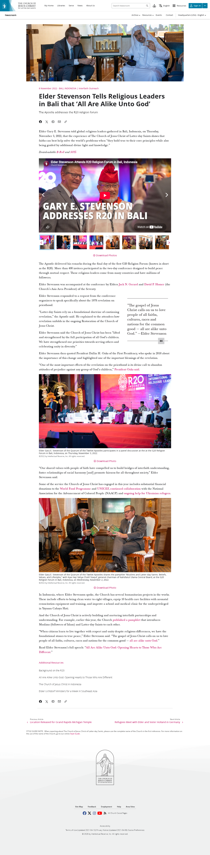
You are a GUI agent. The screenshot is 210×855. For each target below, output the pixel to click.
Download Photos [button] (106, 255)
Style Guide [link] (75, 733)
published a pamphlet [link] (126, 620)
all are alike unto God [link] (143, 641)
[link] (51, 670)
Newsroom (10, 15)
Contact (169, 15)
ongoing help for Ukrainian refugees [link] (147, 493)
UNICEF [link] (103, 489)
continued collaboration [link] (125, 489)
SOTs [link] (73, 152)
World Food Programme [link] (75, 489)
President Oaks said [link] (126, 369)
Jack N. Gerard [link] (128, 284)
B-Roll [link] (60, 152)
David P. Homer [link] (154, 284)
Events (159, 15)
